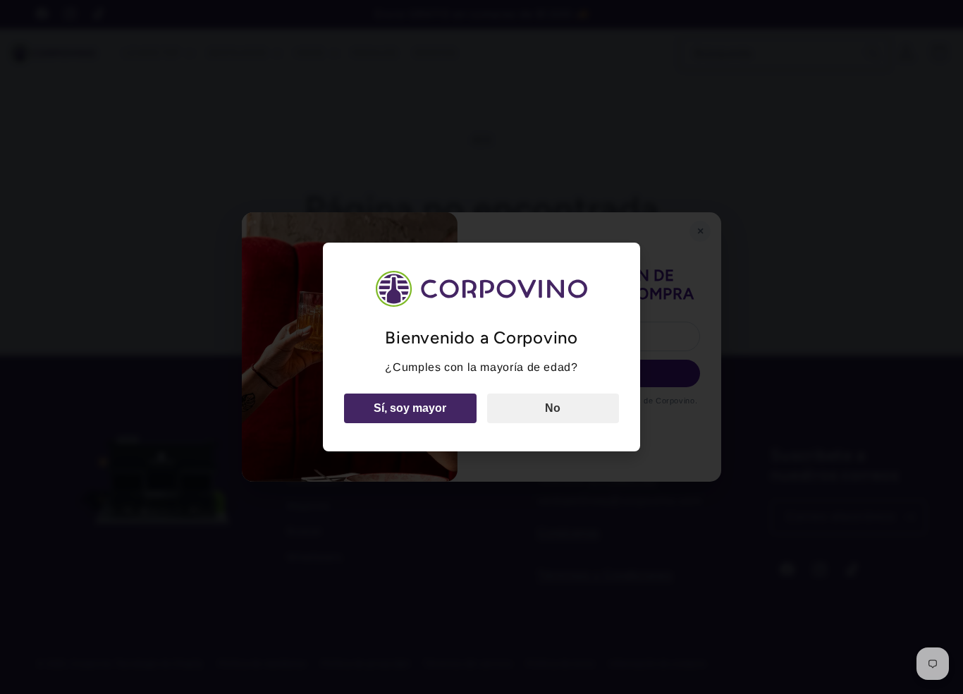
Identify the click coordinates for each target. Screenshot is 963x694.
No (552, 408)
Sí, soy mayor (410, 408)
